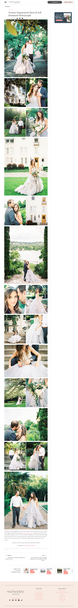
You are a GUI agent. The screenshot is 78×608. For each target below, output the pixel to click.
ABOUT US (62, 594)
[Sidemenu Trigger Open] (5, 2)
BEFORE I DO (11, 9)
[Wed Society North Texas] (15, 2)
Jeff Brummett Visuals (27, 533)
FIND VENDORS (55, 2)
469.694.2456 (62, 590)
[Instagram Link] (9, 600)
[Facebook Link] (12, 600)
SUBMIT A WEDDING (68, 2)
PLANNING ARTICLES (39, 595)
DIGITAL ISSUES (62, 595)
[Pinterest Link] (15, 600)
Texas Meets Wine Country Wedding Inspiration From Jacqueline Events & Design (38, 559)
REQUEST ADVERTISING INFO (62, 592)
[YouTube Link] (18, 600)
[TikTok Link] (21, 600)
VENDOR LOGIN (62, 599)
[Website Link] (16, 595)
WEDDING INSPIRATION (39, 594)
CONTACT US (62, 597)
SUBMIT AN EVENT (39, 597)
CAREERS (62, 601)
